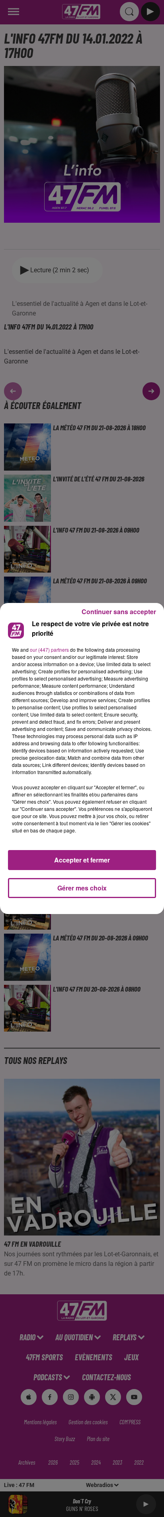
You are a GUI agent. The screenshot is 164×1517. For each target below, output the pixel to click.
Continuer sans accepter (119, 611)
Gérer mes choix (82, 887)
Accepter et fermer (82, 859)
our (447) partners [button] (49, 649)
